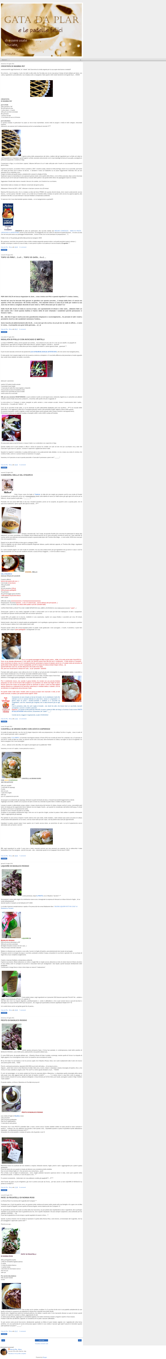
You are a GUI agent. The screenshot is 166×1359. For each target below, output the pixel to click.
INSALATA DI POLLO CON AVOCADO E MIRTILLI (23, 339)
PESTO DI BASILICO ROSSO (14, 1020)
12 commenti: (23, 718)
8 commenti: (22, 1187)
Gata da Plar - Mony (16, 1349)
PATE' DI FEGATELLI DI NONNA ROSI (17, 1197)
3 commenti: (22, 464)
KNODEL (28, 572)
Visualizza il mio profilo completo (17, 1353)
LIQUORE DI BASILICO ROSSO (15, 866)
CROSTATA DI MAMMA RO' (13, 66)
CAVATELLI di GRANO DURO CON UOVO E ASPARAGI (25, 729)
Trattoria (37, 494)
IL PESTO (39, 896)
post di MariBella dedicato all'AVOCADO (44, 351)
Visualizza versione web (41, 1343)
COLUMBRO (15, 737)
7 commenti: (22, 855)
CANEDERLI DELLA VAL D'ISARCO (17, 475)
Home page (41, 1340)
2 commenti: (22, 1331)
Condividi (4, 249)
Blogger (45, 1357)
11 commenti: (23, 247)
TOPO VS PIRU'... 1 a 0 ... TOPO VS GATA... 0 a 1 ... (23, 257)
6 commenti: (22, 329)
